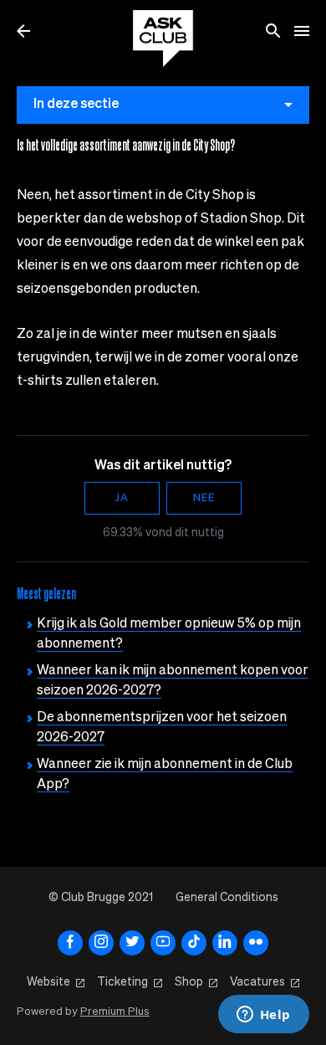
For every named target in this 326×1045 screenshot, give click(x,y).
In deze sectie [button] (76, 104)
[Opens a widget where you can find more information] (263, 1016)
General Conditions (227, 898)
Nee (204, 498)
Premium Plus (115, 1012)
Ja (122, 498)
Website (48, 982)
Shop (189, 982)
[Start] (163, 38)
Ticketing (122, 982)
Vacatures (257, 982)
